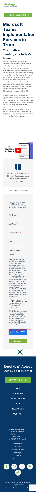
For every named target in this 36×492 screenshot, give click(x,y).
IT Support (18, 446)
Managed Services (18, 449)
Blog (18, 403)
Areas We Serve (18, 459)
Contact (18, 414)
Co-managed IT (18, 453)
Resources (18, 409)
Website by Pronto (22, 488)
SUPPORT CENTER (18, 380)
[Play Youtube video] (18, 150)
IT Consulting (18, 443)
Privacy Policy (11, 488)
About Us (18, 393)
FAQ (18, 388)
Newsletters (18, 398)
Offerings (18, 456)
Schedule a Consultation (18, 15)
